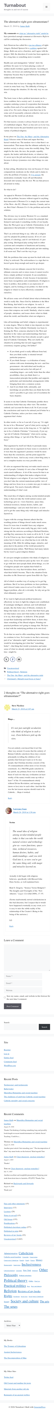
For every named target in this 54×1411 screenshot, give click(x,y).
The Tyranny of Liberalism (15, 1346)
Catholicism (26, 1253)
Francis (33, 1260)
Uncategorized (13, 668)
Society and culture (25, 1301)
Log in (6, 1053)
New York (27, 1270)
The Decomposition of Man (15, 1358)
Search (6, 1022)
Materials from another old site (16, 1389)
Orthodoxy (35, 1270)
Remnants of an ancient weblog (17, 1394)
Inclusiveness (31, 1264)
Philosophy (11, 1275)
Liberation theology (9, 1270)
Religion (23, 671)
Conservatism (33, 1257)
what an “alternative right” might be (33, 33)
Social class (24, 1296)
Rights (8, 1296)
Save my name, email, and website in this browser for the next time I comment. (28, 997)
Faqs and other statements (14, 1203)
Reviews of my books (13, 1235)
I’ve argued (35, 174)
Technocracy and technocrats (16, 1084)
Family (27, 1260)
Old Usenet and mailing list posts (17, 1383)
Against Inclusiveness (13, 1352)
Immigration (17, 1265)
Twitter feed (8, 1377)
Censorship (25, 1257)
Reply (10, 798)
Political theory (13, 671)
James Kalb (8, 1120)
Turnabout (15, 5)
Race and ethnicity (36, 1286)
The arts (44, 1301)
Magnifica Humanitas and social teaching (21, 1092)
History (39, 1260)
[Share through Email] (19, 659)
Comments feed (10, 1061)
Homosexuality (8, 1265)
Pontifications (9, 1223)
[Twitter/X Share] (6, 659)
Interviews (8, 1207)
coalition (33, 48)
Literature (19, 1270)
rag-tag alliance (35, 45)
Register (7, 1049)
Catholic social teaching (12, 1257)
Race (28, 1286)
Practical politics (15, 1285)
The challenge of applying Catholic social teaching (24, 1096)
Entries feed (9, 1057)
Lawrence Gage (20, 808)
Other (43, 1269)
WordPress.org (10, 1065)
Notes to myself (10, 1215)
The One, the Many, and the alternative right (25, 675)
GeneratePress (39, 1407)
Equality (22, 1260)
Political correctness (25, 1275)
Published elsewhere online (15, 1227)
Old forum (8, 1219)
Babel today (9, 1088)
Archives (7, 1321)
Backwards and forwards (24, 1183)
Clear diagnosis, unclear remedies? (31, 1156)
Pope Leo (37, 1281)
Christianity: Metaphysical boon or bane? (24, 678)
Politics (31, 1281)
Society (6, 1301)
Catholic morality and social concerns (19, 1100)
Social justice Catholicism (36, 1296)
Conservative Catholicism (11, 1260)
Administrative (11, 1253)
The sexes (10, 1306)
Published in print (11, 1231)
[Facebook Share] (12, 659)
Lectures (7, 1211)
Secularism (16, 1296)
